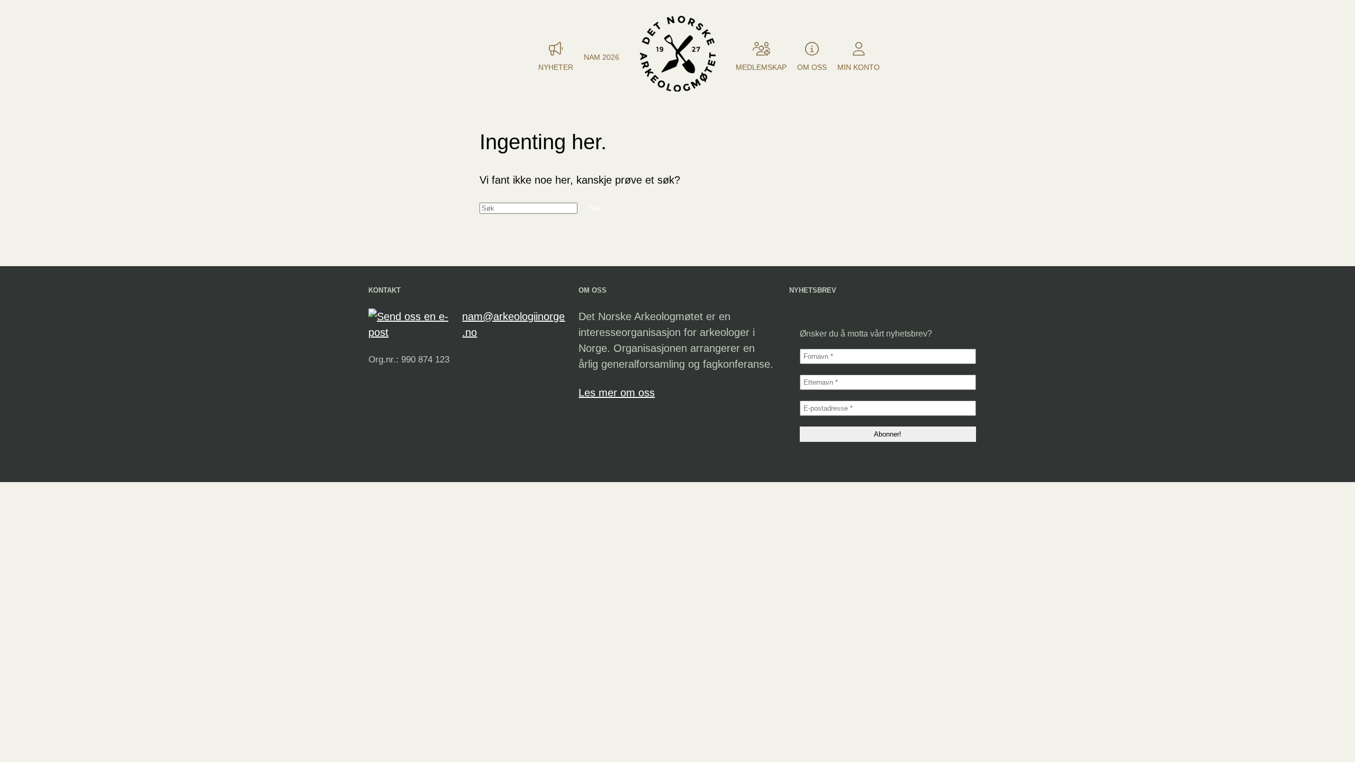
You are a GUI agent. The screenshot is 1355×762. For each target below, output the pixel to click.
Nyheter (555, 67)
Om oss (812, 67)
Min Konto (858, 67)
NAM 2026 (601, 57)
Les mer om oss (617, 392)
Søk (595, 208)
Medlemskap (761, 67)
